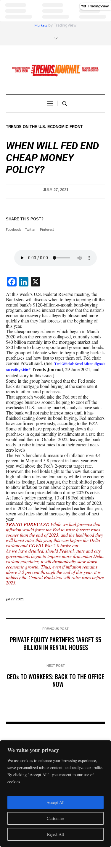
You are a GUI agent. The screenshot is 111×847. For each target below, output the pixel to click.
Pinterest (47, 230)
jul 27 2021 (15, 599)
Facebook (13, 230)
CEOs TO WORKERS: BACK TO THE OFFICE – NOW (55, 680)
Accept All (55, 802)
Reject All (55, 834)
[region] (55, 793)
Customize (55, 818)
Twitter (30, 230)
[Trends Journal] (55, 70)
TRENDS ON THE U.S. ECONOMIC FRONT (44, 126)
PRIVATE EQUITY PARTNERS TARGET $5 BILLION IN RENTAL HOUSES (56, 643)
